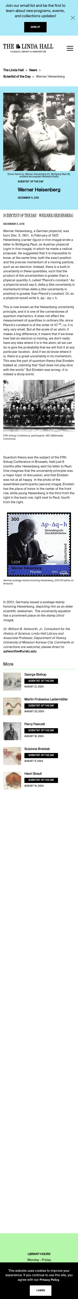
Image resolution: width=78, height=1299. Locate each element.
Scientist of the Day (17, 76)
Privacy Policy (49, 1280)
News (33, 70)
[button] (70, 48)
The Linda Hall (13, 70)
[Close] (73, 18)
